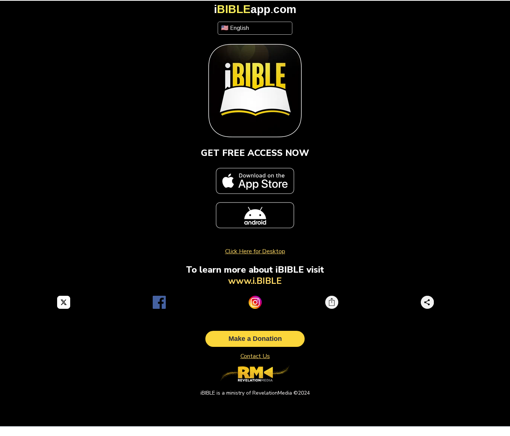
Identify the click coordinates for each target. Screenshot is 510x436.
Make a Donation (255, 338)
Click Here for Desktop (255, 251)
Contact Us (255, 356)
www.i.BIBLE (255, 281)
